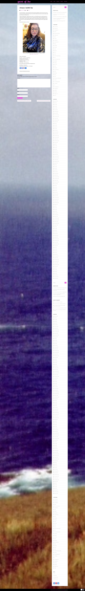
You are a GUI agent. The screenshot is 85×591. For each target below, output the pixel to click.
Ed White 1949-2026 (63, 303)
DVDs (55, 521)
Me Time (55, 64)
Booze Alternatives (57, 33)
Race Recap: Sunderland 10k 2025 (59, 310)
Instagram (65, 1)
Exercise (55, 50)
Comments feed (55, 577)
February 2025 (56, 347)
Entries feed (55, 575)
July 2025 (55, 123)
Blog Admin (56, 28)
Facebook (57, 1)
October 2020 (56, 221)
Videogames (56, 88)
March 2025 (56, 130)
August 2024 (56, 142)
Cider (55, 36)
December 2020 (56, 218)
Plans (55, 71)
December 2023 (56, 156)
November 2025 (56, 116)
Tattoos (55, 79)
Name (18, 88)
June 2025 (55, 125)
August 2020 (56, 440)
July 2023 (55, 164)
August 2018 (56, 266)
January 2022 (56, 195)
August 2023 (56, 378)
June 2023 (55, 166)
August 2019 (56, 245)
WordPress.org (55, 578)
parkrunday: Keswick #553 (57, 20)
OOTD (28, 71)
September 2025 (56, 335)
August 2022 (56, 183)
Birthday (21, 71)
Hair (54, 57)
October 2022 (56, 180)
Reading (55, 545)
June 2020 (55, 228)
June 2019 (55, 249)
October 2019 (56, 242)
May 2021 (55, 209)
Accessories (56, 26)
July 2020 (55, 226)
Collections (55, 40)
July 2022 (55, 185)
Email (18, 91)
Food (55, 54)
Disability (55, 45)
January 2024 (56, 154)
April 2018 (55, 273)
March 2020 (56, 233)
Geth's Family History (57, 55)
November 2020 (56, 219)
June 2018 (55, 269)
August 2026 (56, 101)
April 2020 (55, 231)
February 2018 (56, 276)
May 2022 (55, 188)
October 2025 (56, 118)
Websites (55, 564)
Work (55, 95)
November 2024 (56, 137)
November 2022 (56, 178)
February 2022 (56, 409)
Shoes (55, 74)
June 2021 (55, 207)
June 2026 (55, 104)
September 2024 (56, 140)
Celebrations (56, 35)
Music (55, 66)
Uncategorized (56, 86)
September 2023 (56, 161)
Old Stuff (55, 67)
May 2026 (55, 106)
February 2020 (56, 235)
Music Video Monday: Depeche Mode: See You (59, 306)
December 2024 (56, 135)
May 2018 (55, 271)
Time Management (57, 81)
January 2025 (56, 133)
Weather (55, 90)
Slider (55, 76)
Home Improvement (57, 59)
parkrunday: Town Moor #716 (57, 12)
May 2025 (55, 126)
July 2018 (55, 483)
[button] (83, 590)
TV (54, 557)
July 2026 (55, 102)
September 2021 (56, 202)
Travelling (55, 83)
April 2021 (55, 211)
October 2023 (56, 159)
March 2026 (56, 109)
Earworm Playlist (25, 71)
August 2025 (56, 121)
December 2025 (56, 114)
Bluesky (62, 1)
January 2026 (56, 113)
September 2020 (56, 223)
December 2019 (56, 238)
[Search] (65, 7)
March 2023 (56, 171)
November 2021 (56, 199)
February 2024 (56, 152)
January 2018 (56, 278)
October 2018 (56, 262)
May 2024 (55, 147)
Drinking (55, 47)
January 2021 (56, 216)
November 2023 (56, 157)
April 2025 (55, 128)
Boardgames (56, 502)
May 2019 (55, 250)
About (51, 1)
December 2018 (56, 259)
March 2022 (56, 192)
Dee (26, 10)
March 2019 (56, 254)
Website (18, 94)
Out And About (56, 69)
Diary (28, 10)
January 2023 (56, 175)
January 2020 (56, 452)
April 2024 (55, 149)
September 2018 (56, 264)
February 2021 (56, 214)
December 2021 (56, 197)
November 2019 (56, 240)
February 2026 (56, 111)
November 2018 (56, 261)
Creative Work (56, 514)
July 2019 (55, 247)
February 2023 (56, 173)
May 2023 (55, 168)
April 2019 (55, 252)
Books (55, 31)
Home (54, 1)
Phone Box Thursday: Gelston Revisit (58, 289)
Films (55, 52)
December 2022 (56, 176)
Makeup (55, 62)
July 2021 (55, 206)
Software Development (57, 78)
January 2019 (56, 257)
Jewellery (55, 533)
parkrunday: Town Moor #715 (57, 16)
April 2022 (55, 190)
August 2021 (56, 204)
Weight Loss (56, 93)
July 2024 (55, 144)
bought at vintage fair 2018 (34, 54)
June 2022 (55, 187)
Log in (54, 573)
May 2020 (55, 230)
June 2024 (55, 145)
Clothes (55, 38)
